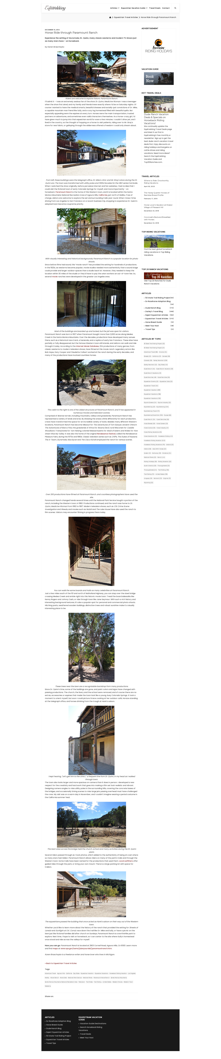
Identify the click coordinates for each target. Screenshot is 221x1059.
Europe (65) (167, 415)
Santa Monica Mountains (119, 977)
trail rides (89, 982)
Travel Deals (154, 8)
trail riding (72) (149, 474)
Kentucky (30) (156, 453)
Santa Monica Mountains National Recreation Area (61, 982)
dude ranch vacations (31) (152, 373)
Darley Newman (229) (160, 360)
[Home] (110, 17)
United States (107, 982)
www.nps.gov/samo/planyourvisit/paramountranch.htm (86, 948)
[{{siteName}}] (55, 8)
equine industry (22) (164, 402)
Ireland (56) (147, 449)
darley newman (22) (150, 364)
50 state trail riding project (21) (154, 348)
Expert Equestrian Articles (159, 315)
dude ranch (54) (149, 369)
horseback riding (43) (165, 436)
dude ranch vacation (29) (164, 369)
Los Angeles (131, 973)
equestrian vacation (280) (152, 390)
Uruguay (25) (148, 478)
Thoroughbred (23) (163, 465)
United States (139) (162, 474)
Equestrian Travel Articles (126, 17)
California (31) (156, 356)
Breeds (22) (147, 356)
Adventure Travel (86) (151, 352)
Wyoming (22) (148, 482)
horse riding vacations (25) (153, 432)
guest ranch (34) (149, 419)
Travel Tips (159, 329)
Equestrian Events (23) (151, 381)
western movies (117, 982)
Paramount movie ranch (102, 977)
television (82, 982)
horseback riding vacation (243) (154, 440)
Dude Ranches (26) (164, 377)
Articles (113, 8)
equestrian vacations (101, 973)
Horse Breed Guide (159, 322)
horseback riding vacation (118, 973)
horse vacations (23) (150, 436)
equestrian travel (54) (151, 386)
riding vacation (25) (164, 461)
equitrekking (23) (149, 407)
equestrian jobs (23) (166, 381)
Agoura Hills (61, 973)
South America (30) (150, 465)
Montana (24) (166, 453)
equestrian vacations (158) (152, 394)
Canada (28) (166, 356)
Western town (128, 982)
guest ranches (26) (163, 419)
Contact (166, 8)
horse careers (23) (162, 423)
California (103, 195)
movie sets (63, 977)
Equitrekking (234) (162, 407)
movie (55, 276)
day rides (76, 973)
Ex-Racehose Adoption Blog (58, 1021)
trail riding (97, 982)
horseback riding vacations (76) (154, 444)
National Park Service (75, 977)
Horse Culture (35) (149, 428)
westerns (48, 986)
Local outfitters (126, 861)
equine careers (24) (150, 402)
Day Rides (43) (163, 364)
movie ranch (54, 977)
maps (55, 948)
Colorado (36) (148, 360)
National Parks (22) (150, 457)
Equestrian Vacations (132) (152, 398)
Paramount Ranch (63, 192)
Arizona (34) (163, 352)
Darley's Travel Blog (159, 311)
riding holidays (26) (150, 461)
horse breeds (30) (149, 423)
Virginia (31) (167, 478)
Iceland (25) (170, 444)
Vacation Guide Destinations (93, 1023)
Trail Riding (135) (163, 470)
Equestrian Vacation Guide (133, 8)
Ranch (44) (161, 457)
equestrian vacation (87, 973)
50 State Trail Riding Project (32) (154, 343)
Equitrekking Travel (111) (152, 411)
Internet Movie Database (87, 346)
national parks (87, 977)
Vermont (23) (158, 478)
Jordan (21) (147, 453)
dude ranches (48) (150, 377)
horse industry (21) (163, 428)
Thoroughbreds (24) (150, 470)
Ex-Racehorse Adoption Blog (159, 301)
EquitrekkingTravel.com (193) (153, 415)
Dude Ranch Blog (159, 308)
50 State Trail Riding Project (159, 298)
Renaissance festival (106, 433)
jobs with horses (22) (159, 449)
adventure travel (50, 973)
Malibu (47, 977)
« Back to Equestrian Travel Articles (61, 963)
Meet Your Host (159, 326)
